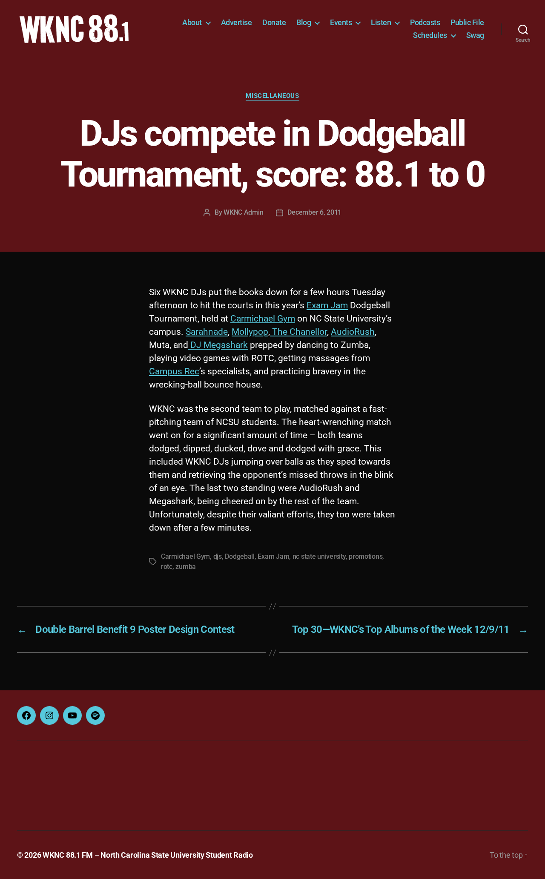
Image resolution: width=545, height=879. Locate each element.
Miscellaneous (272, 96)
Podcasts (425, 22)
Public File (467, 22)
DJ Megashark (218, 345)
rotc (166, 567)
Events (341, 22)
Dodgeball (240, 556)
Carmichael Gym (262, 318)
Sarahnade (207, 332)
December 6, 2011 (314, 212)
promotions (365, 556)
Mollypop (250, 332)
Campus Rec (174, 371)
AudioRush (353, 332)
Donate (274, 22)
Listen (381, 22)
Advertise (236, 22)
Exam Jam (327, 305)
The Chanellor (298, 332)
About (192, 22)
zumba (185, 567)
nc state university (319, 556)
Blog (303, 22)
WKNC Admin (243, 212)
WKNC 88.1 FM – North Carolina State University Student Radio (148, 854)
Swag (475, 35)
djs (217, 556)
